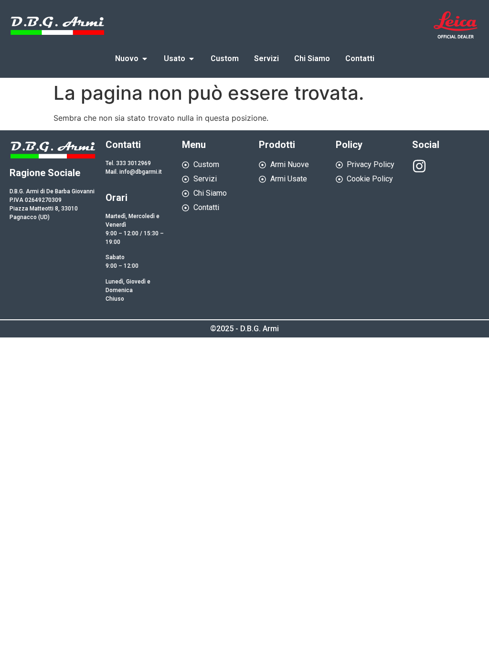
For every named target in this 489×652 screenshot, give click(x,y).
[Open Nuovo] (145, 58)
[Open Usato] (191, 58)
